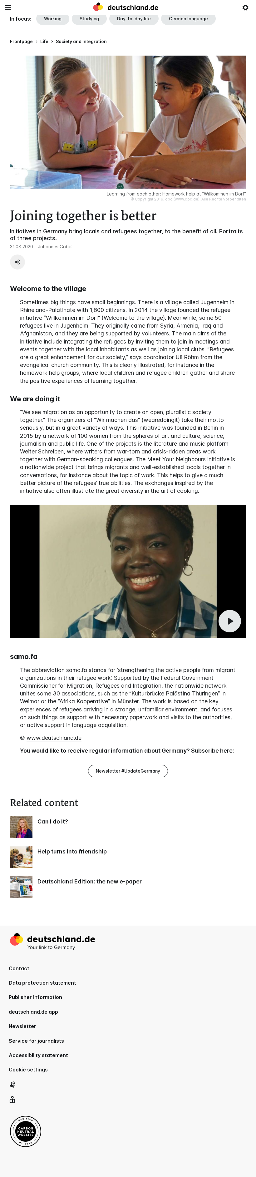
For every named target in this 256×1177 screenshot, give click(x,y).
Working (53, 18)
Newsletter (22, 1026)
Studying (89, 18)
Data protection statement (42, 983)
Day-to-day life (134, 18)
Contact (19, 968)
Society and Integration (81, 41)
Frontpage (21, 41)
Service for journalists (36, 1041)
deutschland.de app (33, 1012)
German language (188, 18)
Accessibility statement (38, 1055)
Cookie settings (28, 1069)
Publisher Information (35, 997)
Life (44, 41)
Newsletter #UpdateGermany (128, 771)
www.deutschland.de (54, 737)
